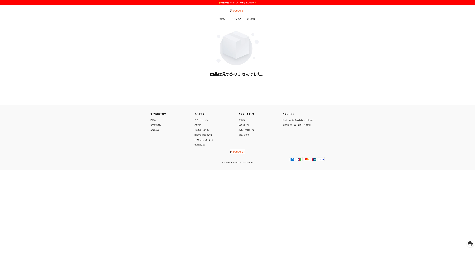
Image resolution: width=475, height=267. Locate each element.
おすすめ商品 (236, 19)
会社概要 (241, 120)
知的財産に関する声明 (203, 135)
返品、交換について (246, 130)
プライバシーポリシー (203, 120)
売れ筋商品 (251, 19)
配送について (243, 125)
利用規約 (197, 125)
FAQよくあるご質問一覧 (203, 139)
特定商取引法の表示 (202, 130)
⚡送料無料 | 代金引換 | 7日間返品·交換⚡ (237, 2)
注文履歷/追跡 (199, 144)
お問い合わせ (243, 135)
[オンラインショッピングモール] (237, 10)
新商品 (222, 19)
